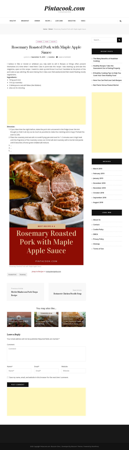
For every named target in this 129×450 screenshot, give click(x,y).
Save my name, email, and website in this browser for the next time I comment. (38, 377)
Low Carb (59, 21)
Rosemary (23, 274)
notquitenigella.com (53, 271)
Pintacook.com (64, 8)
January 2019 (98, 178)
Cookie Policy (98, 229)
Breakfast (25, 21)
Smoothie (72, 21)
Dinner (37, 21)
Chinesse (11, 316)
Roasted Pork (12, 274)
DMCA (95, 234)
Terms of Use (98, 249)
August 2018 (98, 202)
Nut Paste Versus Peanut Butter (106, 85)
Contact (96, 224)
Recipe (47, 21)
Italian (71, 316)
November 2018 (99, 188)
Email (36, 366)
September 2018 (99, 197)
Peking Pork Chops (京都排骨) (18, 322)
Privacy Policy (98, 239)
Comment (10, 344)
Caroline (51, 57)
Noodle (77, 316)
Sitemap (96, 244)
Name (9, 366)
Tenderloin (39, 319)
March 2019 (97, 169)
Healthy (13, 21)
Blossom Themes (77, 446)
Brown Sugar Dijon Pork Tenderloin (44, 322)
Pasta (65, 319)
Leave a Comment (65, 57)
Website (64, 366)
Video (83, 21)
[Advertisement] (46, 110)
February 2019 (98, 173)
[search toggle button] (120, 21)
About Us (96, 220)
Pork (46, 41)
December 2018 (99, 183)
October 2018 (98, 193)
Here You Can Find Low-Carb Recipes (107, 80)
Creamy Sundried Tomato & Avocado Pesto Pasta (73, 322)
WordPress (95, 446)
